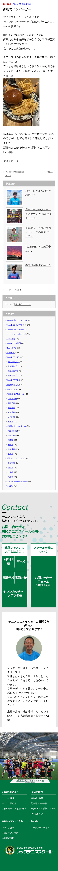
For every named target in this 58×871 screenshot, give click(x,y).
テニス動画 (10, 339)
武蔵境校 (11, 412)
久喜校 (10, 477)
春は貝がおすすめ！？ (38, 265)
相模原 (10, 445)
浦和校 (10, 467)
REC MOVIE (11, 348)
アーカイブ (9, 304)
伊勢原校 (11, 449)
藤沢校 (10, 454)
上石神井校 (12, 399)
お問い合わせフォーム (43, 581)
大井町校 (11, 417)
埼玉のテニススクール (15, 458)
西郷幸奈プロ (13, 371)
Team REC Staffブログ (23, 4)
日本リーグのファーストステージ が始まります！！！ (38, 213)
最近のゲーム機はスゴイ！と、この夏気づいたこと (38, 232)
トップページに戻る (13, 290)
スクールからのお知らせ (16, 334)
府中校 (10, 421)
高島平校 (11, 403)
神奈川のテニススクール (16, 426)
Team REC (10, 352)
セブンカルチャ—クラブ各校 (14, 593)
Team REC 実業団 (13, 343)
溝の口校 (11, 435)
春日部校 (11, 463)
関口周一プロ (13, 362)
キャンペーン (11, 389)
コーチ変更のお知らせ (15, 329)
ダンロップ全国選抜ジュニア (15, 174)
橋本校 (10, 440)
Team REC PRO (12, 357)
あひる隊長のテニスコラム (17, 320)
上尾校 (10, 472)
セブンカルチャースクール (17, 481)
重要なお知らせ (12, 385)
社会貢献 (10, 486)
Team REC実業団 (13, 380)
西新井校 (11, 408)
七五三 (50, 172)
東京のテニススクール (15, 394)
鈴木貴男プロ (13, 375)
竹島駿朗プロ (13, 366)
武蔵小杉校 (12, 431)
